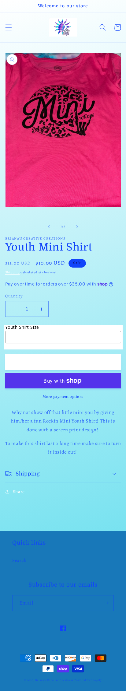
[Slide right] (77, 226)
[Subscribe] (106, 603)
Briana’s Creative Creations (54, 680)
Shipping (12, 272)
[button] (8, 27)
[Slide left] (49, 226)
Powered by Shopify (88, 680)
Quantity (14, 296)
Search (19, 560)
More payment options (63, 396)
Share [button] (19, 491)
